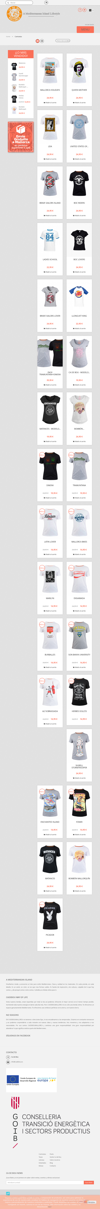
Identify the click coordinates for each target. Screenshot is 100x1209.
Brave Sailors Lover (50, 316)
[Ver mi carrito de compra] (46, 2)
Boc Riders (79, 203)
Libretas (41, 1160)
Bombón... (79, 428)
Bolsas (41, 1166)
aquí (49, 1207)
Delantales (42, 1163)
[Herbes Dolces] (14, 99)
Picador (50, 935)
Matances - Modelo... (50, 428)
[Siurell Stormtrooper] (14, 76)
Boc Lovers (79, 259)
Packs (52, 1154)
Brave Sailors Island (50, 203)
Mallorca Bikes (79, 541)
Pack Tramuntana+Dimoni (50, 373)
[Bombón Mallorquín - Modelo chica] (14, 88)
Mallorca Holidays (50, 90)
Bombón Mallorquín (79, 878)
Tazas (41, 1157)
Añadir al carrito (50, 103)
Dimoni (50, 485)
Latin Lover (50, 541)
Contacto (53, 1166)
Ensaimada (79, 598)
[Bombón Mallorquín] (14, 110)
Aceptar (92, 1202)
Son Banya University (79, 654)
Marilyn (50, 598)
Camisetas (42, 1154)
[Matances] (14, 66)
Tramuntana (79, 485)
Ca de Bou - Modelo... (79, 372)
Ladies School (50, 259)
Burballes (50, 654)
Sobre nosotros (55, 1160)
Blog (51, 1163)
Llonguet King (79, 316)
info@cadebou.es (17, 1062)
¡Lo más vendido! (21, 54)
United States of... (79, 146)
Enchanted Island (50, 822)
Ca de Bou (14, 1057)
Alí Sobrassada (50, 711)
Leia (50, 146)
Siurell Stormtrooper (79, 766)
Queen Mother (79, 90)
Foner (79, 822)
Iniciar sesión (89, 25)
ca (92, 10)
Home (8, 36)
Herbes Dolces (79, 711)
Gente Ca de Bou (55, 1157)
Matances (50, 878)
